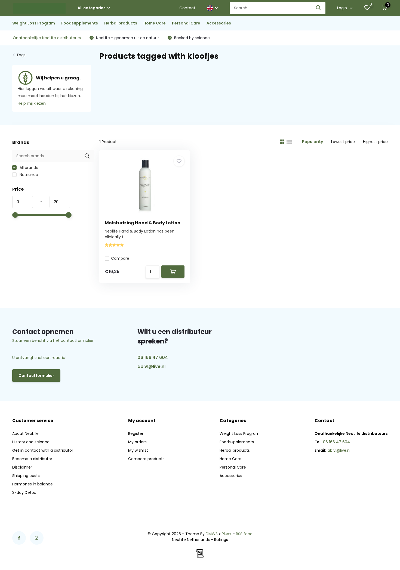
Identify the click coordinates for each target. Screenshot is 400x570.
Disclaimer (22, 467)
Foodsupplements (79, 23)
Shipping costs (26, 475)
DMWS (212, 534)
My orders (137, 442)
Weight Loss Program (33, 23)
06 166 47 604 (152, 357)
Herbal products (120, 23)
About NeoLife (25, 433)
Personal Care (186, 23)
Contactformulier (36, 375)
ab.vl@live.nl (151, 366)
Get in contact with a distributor (42, 450)
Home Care (154, 23)
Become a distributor (32, 458)
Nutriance (28, 174)
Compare (120, 258)
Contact (187, 8)
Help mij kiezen (32, 103)
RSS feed (244, 534)
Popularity (312, 141)
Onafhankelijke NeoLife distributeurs (47, 38)
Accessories (219, 23)
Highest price (375, 141)
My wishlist (138, 450)
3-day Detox (24, 492)
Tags (21, 55)
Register (135, 433)
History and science (31, 442)
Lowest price (343, 141)
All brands (28, 167)
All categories (92, 8)
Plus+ (227, 534)
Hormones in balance (32, 484)
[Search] (318, 8)
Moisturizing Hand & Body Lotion (142, 223)
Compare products (146, 458)
